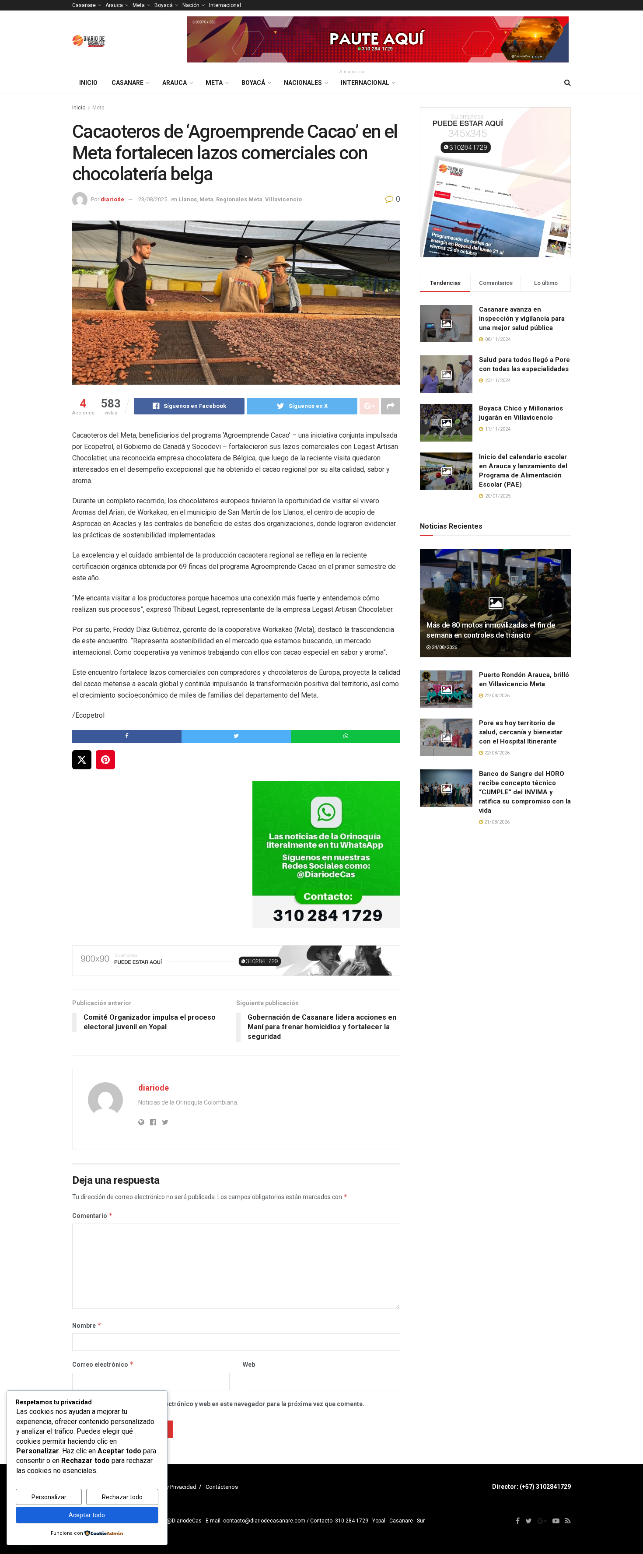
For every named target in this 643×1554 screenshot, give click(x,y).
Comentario (92, 1215)
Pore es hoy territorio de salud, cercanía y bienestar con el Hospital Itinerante (521, 732)
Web (249, 1364)
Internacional (225, 5)
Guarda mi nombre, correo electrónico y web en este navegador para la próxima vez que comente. (222, 1403)
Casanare (84, 5)
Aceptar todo (87, 1515)
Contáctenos (222, 1487)
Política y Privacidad (171, 1487)
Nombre (86, 1325)
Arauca (114, 5)
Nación (190, 5)
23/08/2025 (152, 199)
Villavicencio (283, 199)
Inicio (88, 82)
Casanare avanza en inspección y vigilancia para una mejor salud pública (522, 318)
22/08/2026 (496, 695)
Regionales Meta (239, 199)
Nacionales (303, 82)
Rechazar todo (122, 1497)
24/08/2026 (443, 647)
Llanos (187, 199)
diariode (112, 199)
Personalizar (48, 1497)
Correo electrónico (103, 1364)
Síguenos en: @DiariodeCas (168, 1521)
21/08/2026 (496, 822)
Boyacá (163, 5)
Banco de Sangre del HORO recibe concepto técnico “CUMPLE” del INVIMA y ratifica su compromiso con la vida (525, 792)
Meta (139, 5)
